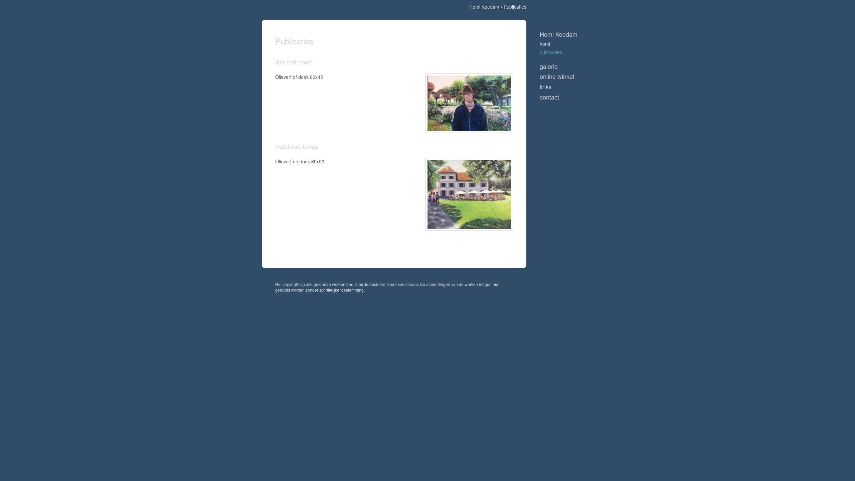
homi (545, 43)
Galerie (549, 66)
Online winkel (557, 76)
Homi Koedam (484, 6)
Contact (549, 97)
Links (546, 87)
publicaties (551, 52)
